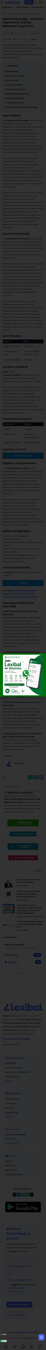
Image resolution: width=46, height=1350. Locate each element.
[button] (43, 657)
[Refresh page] (41, 1337)
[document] (23, 675)
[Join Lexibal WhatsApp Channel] (3, 1341)
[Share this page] (3, 1334)
